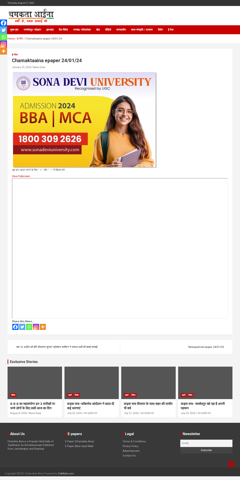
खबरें (70, 395)
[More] (43, 327)
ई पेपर (171, 29)
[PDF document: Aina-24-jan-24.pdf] (120, 248)
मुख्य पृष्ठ (14, 29)
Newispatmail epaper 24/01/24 (206, 347)
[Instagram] (36, 327)
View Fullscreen (21, 176)
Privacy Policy (130, 446)
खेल (98, 29)
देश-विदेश (63, 29)
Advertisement (131, 450)
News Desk (39, 67)
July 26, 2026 (74, 413)
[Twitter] (22, 327)
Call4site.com (66, 473)
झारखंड (50, 29)
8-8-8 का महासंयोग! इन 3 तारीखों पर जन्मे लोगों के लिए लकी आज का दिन (32, 406)
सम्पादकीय (121, 29)
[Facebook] (15, 327)
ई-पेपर (15, 54)
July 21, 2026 (131, 413)
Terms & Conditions (134, 441)
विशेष (160, 29)
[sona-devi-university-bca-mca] (84, 73)
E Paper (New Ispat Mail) (79, 446)
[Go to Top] (231, 464)
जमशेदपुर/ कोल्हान (32, 29)
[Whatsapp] (29, 327)
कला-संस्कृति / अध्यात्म (142, 29)
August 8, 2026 (18, 413)
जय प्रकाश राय (90, 413)
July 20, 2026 (188, 413)
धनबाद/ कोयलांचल (82, 29)
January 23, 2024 (21, 67)
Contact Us (129, 455)
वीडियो (108, 29)
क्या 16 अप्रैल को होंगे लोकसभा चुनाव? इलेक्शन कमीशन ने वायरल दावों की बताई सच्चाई (57, 347)
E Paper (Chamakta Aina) (79, 441)
